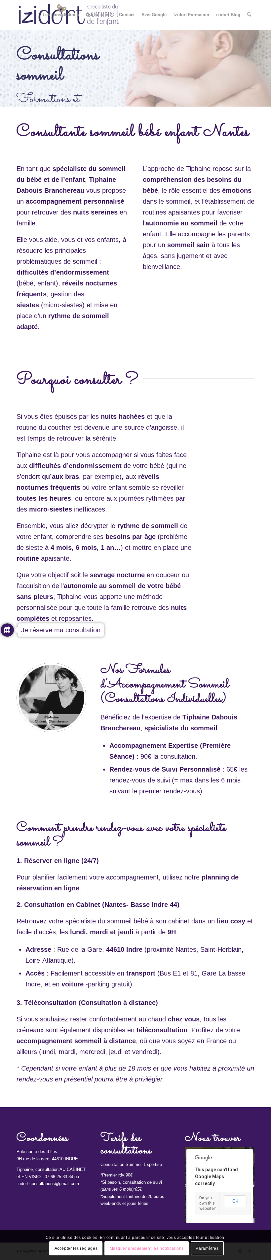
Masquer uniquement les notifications (147, 1248)
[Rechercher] (249, 15)
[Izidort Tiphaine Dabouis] (51, 697)
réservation (34, 888)
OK (235, 1201)
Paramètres (207, 1248)
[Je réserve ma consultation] (7, 630)
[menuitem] (60, 15)
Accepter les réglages (76, 1248)
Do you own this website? (207, 1203)
